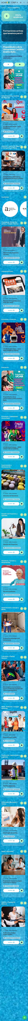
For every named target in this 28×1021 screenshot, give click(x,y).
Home (3, 7)
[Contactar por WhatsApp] (25, 1018)
